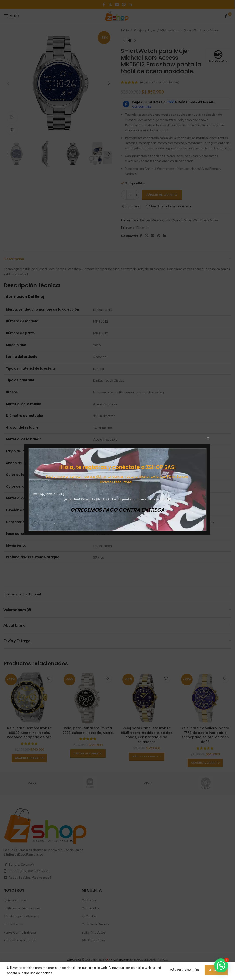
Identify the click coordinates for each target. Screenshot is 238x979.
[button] (221, 965)
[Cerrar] (208, 438)
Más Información (184, 970)
